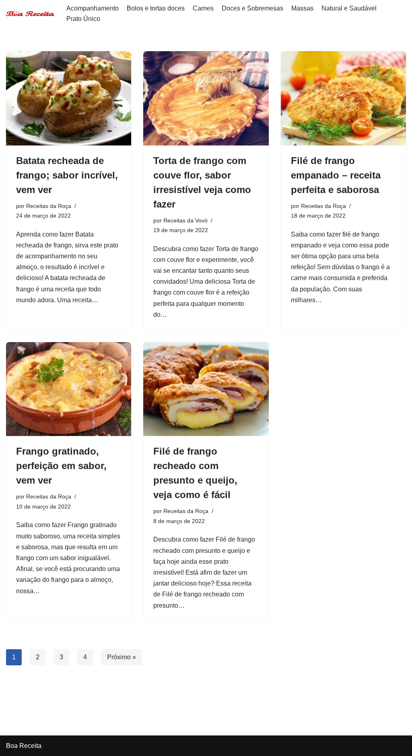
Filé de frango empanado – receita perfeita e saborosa (336, 175)
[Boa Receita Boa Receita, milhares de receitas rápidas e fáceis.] (30, 13)
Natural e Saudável (349, 8)
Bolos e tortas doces (156, 8)
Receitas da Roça (48, 206)
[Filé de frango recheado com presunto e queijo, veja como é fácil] (205, 389)
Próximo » (121, 657)
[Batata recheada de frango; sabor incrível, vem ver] (68, 98)
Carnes (203, 8)
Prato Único (83, 18)
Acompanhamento (92, 8)
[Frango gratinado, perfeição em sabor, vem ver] (68, 389)
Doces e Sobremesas (252, 8)
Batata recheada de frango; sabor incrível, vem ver (67, 175)
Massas (302, 8)
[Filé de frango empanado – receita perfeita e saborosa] (343, 98)
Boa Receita (23, 745)
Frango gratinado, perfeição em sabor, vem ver (61, 466)
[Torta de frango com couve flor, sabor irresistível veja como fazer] (205, 98)
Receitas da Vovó (185, 220)
